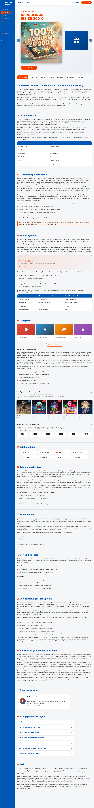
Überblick (34, 77)
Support (6, 37)
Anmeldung (76, 2)
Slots (5, 15)
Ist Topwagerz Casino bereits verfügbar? (31, 722)
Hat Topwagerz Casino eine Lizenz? (30, 727)
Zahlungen (71, 77)
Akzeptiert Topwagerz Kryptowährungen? (32, 737)
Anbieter (61, 77)
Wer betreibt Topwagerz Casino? (29, 753)
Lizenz (52, 77)
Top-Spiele (6, 12)
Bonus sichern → (23, 266)
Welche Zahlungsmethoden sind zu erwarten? (33, 748)
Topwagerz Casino (8, 4)
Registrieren (86, 2)
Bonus (43, 77)
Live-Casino (7, 18)
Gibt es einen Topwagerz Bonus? (29, 732)
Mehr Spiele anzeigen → (54, 344)
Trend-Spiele (24, 77)
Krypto (5, 25)
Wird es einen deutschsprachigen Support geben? (34, 743)
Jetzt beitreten (29, 67)
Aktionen (6, 22)
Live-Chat (6, 33)
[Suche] (69, 2)
